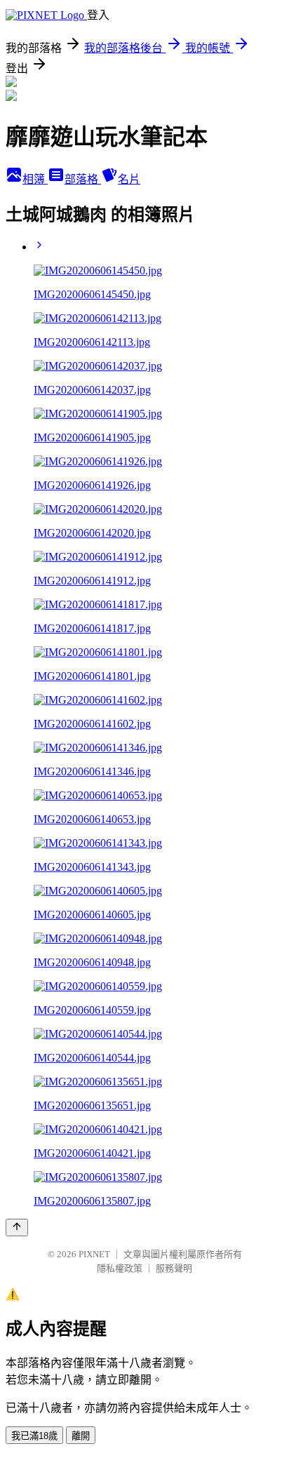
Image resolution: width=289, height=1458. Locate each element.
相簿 (35, 179)
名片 (129, 179)
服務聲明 (174, 1268)
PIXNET (94, 1254)
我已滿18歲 (34, 1436)
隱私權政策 (119, 1268)
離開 (81, 1436)
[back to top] (17, 1227)
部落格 (83, 179)
